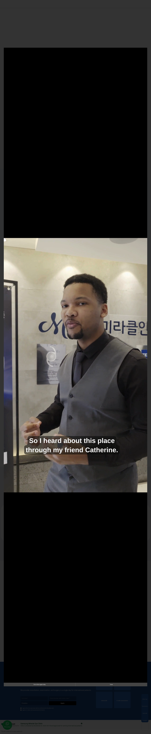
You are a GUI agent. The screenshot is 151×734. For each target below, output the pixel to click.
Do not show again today (40, 684)
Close (111, 684)
